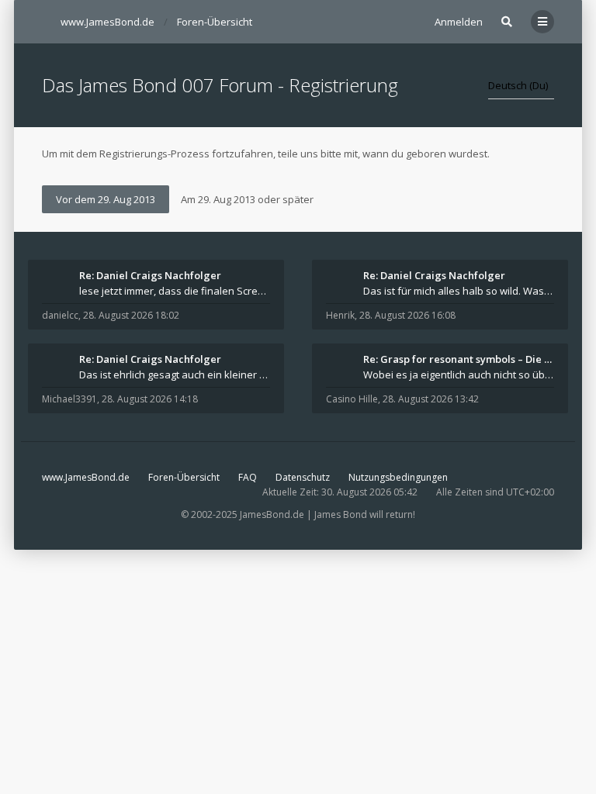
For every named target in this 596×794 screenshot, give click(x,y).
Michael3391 (69, 399)
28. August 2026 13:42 (431, 399)
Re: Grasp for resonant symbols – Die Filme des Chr (458, 359)
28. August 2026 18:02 (131, 315)
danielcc (60, 315)
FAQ (247, 477)
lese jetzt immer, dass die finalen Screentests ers (174, 291)
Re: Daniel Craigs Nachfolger (150, 275)
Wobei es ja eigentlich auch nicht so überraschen (458, 374)
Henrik (340, 315)
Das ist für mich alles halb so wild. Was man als (458, 291)
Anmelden (459, 22)
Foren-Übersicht (184, 477)
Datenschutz (302, 477)
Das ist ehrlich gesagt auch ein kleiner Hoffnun (174, 374)
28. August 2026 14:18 (150, 399)
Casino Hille (352, 399)
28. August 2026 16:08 (407, 315)
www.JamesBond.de (86, 477)
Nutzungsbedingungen (398, 477)
